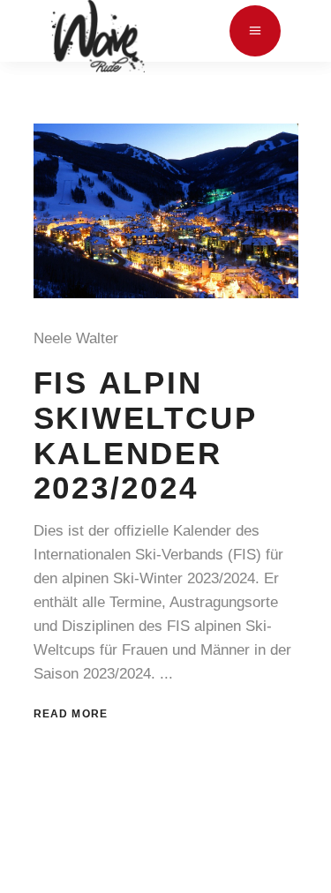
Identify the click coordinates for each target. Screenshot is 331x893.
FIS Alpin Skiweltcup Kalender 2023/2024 (145, 435)
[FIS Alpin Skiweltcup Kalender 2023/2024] (166, 211)
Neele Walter (80, 338)
